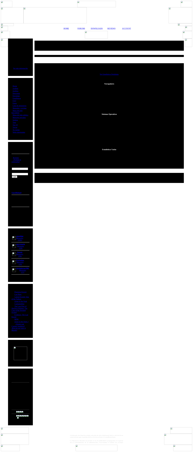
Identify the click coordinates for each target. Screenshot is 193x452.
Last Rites (17, 294)
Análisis (15, 88)
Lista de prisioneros (19, 106)
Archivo (15, 91)
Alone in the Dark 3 (21, 322)
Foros (15, 103)
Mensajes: (19, 238)
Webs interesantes (19, 132)
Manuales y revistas (19, 108)
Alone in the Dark (20, 301)
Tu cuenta (16, 130)
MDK (16, 319)
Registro (16, 158)
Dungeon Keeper (20, 292)
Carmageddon (19, 304)
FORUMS (81, 28)
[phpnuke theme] (96, 450)
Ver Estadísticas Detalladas (109, 74)
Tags (14, 122)
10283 (20, 240)
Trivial (15, 127)
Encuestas (16, 96)
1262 (20, 264)
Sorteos (15, 120)
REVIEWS (111, 28)
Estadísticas (17, 98)
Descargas (16, 93)
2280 (20, 248)
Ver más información (20, 68)
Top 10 (15, 125)
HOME (66, 28)
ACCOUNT (126, 28)
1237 (22, 272)
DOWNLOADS (96, 28)
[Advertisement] (109, 46)
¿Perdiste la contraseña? (16, 161)
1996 (20, 256)
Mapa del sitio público (20, 115)
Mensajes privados (19, 118)
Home (15, 86)
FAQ (14, 101)
